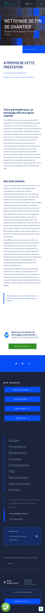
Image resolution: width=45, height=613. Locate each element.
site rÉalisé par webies (22, 592)
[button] (28, 4)
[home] (10, 4)
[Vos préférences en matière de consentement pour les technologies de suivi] (41, 609)
